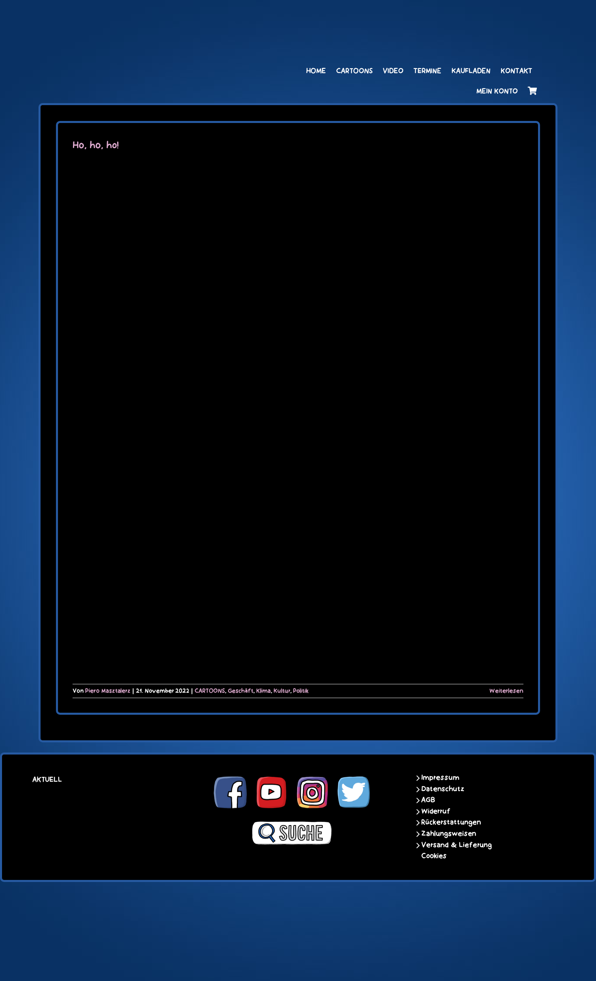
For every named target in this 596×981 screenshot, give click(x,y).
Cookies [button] (434, 856)
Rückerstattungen (451, 822)
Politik (301, 690)
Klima (263, 690)
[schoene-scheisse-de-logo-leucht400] (140, 15)
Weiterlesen (506, 690)
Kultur (282, 690)
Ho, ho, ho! (96, 145)
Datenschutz (442, 789)
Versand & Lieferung (456, 845)
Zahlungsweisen (448, 833)
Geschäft (240, 690)
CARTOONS (210, 690)
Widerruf (435, 811)
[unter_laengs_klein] (506, 15)
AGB (428, 800)
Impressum (440, 777)
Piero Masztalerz (108, 690)
